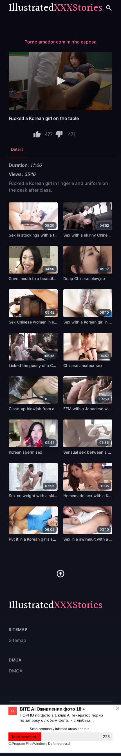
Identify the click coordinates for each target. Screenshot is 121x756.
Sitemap (17, 640)
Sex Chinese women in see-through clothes (49, 322)
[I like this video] (37, 134)
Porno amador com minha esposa (60, 42)
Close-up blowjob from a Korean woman (46, 408)
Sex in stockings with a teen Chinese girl (46, 235)
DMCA (16, 671)
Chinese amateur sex (82, 365)
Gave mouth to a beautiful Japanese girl (45, 278)
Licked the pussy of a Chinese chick (42, 365)
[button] (60, 81)
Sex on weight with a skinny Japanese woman (52, 495)
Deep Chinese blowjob (84, 278)
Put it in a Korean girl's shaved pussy (43, 539)
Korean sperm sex (25, 452)
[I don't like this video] (58, 134)
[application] (60, 81)
